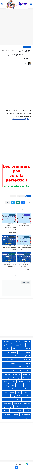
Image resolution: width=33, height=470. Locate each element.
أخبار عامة (18, 341)
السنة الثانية (26, 352)
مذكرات (28, 410)
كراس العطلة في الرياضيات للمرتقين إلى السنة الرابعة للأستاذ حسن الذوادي (9, 229)
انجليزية (28, 381)
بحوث (13, 381)
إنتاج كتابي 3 (7, 374)
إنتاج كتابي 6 (7, 377)
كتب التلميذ (27, 399)
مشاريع (6, 410)
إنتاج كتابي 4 (26, 377)
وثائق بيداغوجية (11, 417)
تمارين (12, 385)
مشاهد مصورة (26, 414)
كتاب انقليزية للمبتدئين (24, 225)
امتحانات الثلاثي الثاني (9, 370)
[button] (23, 202)
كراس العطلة (7, 403)
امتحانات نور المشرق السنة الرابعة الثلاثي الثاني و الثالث (25, 267)
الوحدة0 (28, 363)
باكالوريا (20, 381)
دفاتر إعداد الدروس (12, 388)
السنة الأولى (7, 345)
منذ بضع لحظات (26, 223)
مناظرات (7, 414)
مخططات (18, 407)
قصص (7, 396)
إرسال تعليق (25, 282)
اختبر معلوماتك (8, 341)
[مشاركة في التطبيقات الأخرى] (7, 202)
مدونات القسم (8, 407)
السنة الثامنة (6, 348)
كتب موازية (27, 403)
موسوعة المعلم (9, 464)
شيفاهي (28, 396)
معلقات (16, 414)
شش (5, 392)
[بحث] (2, 4)
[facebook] (16, 467)
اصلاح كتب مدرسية (18, 345)
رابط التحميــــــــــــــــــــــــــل (21, 119)
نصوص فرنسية (26, 417)
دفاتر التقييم (26, 392)
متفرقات (13, 196)
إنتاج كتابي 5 (16, 377)
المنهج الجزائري (11, 359)
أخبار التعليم (26, 341)
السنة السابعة (12, 356)
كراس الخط (17, 403)
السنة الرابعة (27, 47)
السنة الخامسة (12, 352)
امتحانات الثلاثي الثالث (24, 367)
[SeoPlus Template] (27, 464)
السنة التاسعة (26, 348)
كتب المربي (7, 399)
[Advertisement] (16, 26)
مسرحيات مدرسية (17, 410)
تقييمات (20, 385)
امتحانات (13, 363)
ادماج (28, 345)
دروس (5, 385)
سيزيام (12, 392)
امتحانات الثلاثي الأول (24, 370)
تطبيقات (27, 385)
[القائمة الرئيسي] (31, 4)
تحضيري (6, 381)
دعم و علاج (27, 388)
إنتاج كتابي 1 (26, 374)
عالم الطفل (17, 396)
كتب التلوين (17, 399)
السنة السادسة (26, 359)
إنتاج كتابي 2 (16, 374)
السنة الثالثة (16, 348)
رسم (18, 392)
